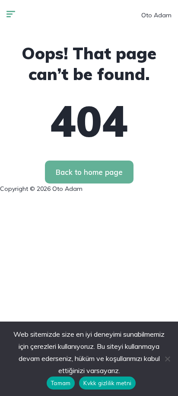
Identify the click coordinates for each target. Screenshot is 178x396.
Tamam (60, 383)
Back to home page (89, 172)
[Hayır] (167, 358)
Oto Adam (156, 15)
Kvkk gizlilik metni (107, 383)
